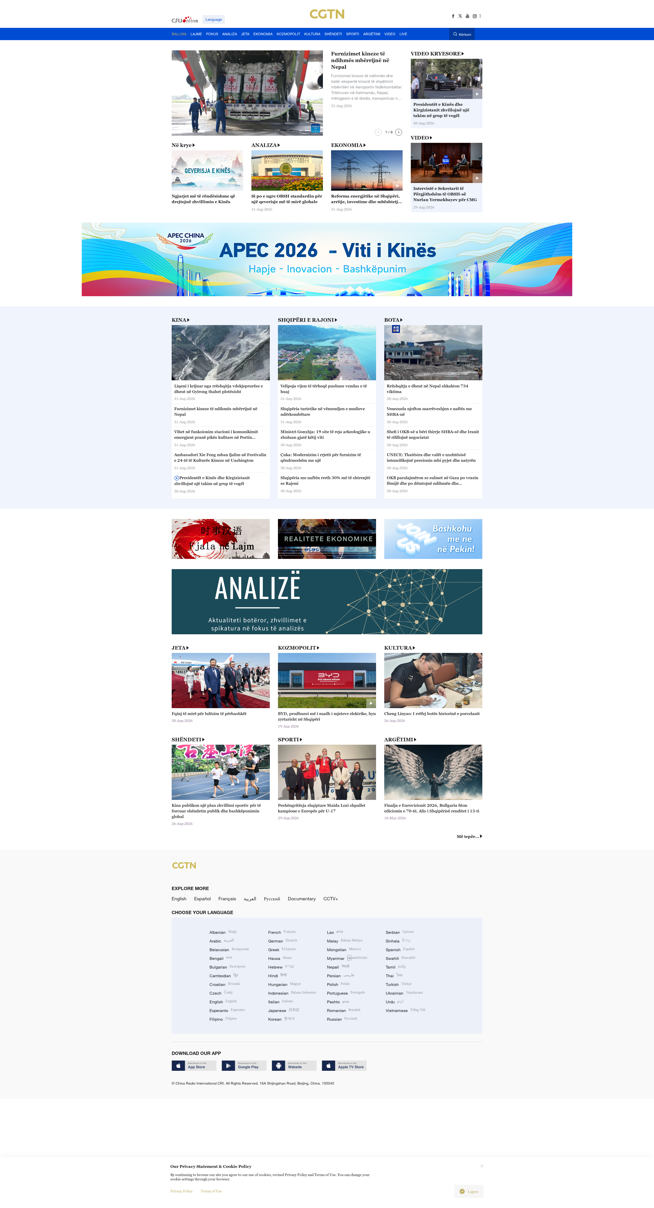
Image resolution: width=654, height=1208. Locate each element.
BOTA (391, 320)
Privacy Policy (181, 1191)
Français (227, 898)
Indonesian (292, 993)
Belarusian (229, 949)
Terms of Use (211, 1191)
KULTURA (398, 648)
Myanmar (347, 958)
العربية (250, 898)
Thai (394, 975)
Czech (221, 993)
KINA (179, 320)
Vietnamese (406, 1010)
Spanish (400, 949)
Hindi (277, 975)
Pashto (338, 1001)
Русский (272, 898)
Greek (282, 949)
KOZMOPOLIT (297, 648)
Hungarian (284, 984)
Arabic (221, 941)
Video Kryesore (436, 54)
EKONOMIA (347, 145)
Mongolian (344, 949)
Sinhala (398, 941)
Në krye (182, 145)
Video (420, 138)
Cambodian (223, 975)
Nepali (338, 967)
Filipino (223, 1019)
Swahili (400, 958)
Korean (281, 1019)
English (179, 898)
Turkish (399, 984)
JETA (178, 648)
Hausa (279, 958)
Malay (345, 941)
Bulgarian (227, 967)
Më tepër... (468, 836)
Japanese (283, 1010)
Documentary (302, 898)
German (282, 941)
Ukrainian (404, 993)
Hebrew (281, 967)
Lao (335, 932)
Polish (338, 984)
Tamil (396, 967)
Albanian (223, 932)
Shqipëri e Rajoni (306, 320)
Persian (340, 975)
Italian (280, 1001)
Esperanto (227, 1010)
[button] (378, 132)
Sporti (288, 740)
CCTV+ (330, 898)
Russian (342, 1019)
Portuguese (346, 993)
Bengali (220, 958)
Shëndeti (186, 740)
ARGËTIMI (398, 740)
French (282, 932)
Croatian (224, 984)
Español (202, 898)
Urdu (394, 1001)
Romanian (343, 1010)
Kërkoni (465, 34)
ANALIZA (264, 145)
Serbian (400, 932)
